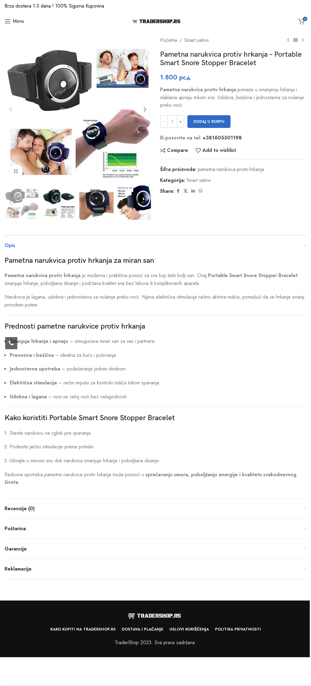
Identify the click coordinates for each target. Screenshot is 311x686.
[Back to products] (295, 40)
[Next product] (302, 40)
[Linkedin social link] (193, 191)
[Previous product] (288, 40)
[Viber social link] (201, 191)
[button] (11, 109)
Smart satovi (196, 40)
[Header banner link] (155, 6)
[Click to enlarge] (16, 171)
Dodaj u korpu (208, 121)
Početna (168, 40)
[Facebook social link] (178, 191)
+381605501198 (222, 137)
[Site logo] (155, 20)
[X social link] (186, 191)
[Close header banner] (303, 6)
